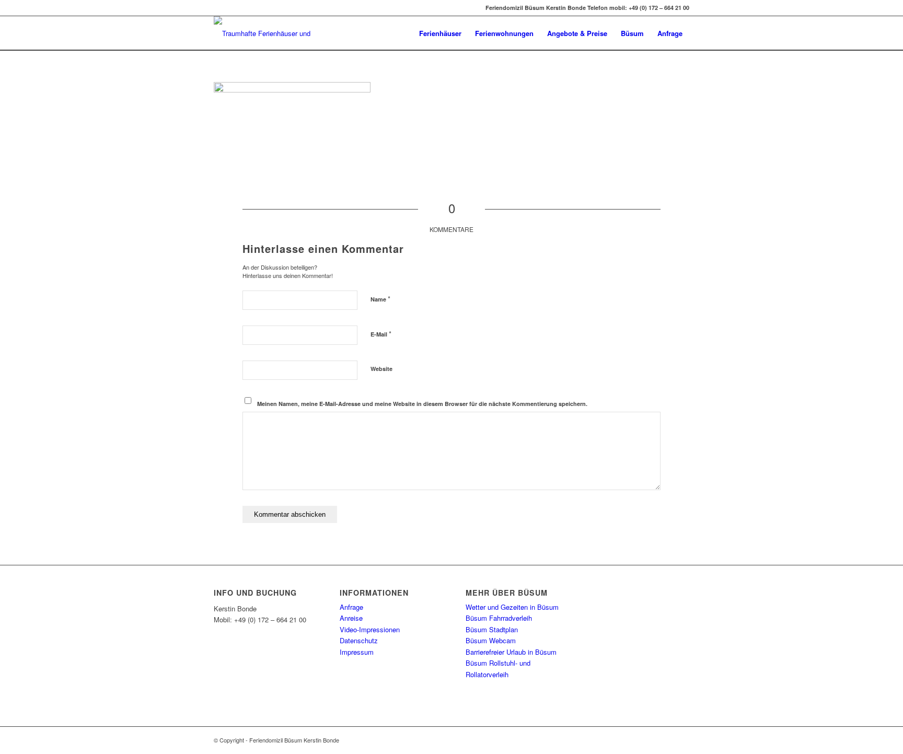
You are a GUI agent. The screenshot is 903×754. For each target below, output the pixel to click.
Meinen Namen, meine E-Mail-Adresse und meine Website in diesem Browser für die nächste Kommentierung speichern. (422, 404)
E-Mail (381, 334)
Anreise (351, 618)
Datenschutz (359, 640)
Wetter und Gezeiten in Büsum (512, 607)
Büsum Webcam (491, 640)
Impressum (357, 652)
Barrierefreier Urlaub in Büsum (511, 652)
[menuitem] (440, 33)
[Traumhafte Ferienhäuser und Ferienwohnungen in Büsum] (265, 33)
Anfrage (351, 607)
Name (380, 299)
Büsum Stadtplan (492, 629)
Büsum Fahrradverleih (499, 618)
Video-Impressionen (370, 629)
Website (381, 369)
